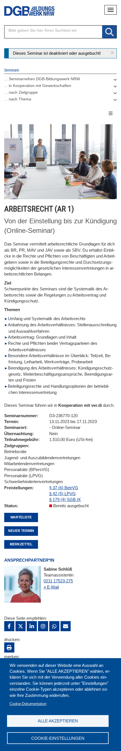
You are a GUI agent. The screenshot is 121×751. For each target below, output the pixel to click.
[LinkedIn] (32, 626)
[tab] (60, 80)
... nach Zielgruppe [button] (21, 92)
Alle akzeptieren (58, 720)
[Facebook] (9, 626)
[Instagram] (43, 626)
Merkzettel (21, 544)
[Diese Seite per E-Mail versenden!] (65, 626)
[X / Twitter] (20, 626)
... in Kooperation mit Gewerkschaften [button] (37, 86)
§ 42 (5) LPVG (62, 493)
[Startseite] (25, 11)
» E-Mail (51, 587)
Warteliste (21, 517)
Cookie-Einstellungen (57, 738)
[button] (112, 53)
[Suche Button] (109, 32)
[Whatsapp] (54, 626)
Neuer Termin (21, 531)
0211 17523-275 (58, 580)
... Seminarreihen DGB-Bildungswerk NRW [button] (42, 79)
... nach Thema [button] (17, 99)
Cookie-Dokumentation (28, 704)
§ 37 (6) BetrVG (63, 487)
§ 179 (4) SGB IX (65, 499)
